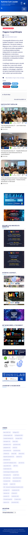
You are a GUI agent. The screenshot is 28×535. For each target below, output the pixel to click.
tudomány (15, 496)
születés (6, 496)
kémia (21, 453)
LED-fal (21, 462)
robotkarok (15, 490)
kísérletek (7, 459)
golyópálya (7, 444)
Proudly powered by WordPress (9, 531)
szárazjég (22, 77)
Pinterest (6, 86)
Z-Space (18, 499)
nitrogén (14, 77)
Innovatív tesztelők (19, 99)
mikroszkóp (7, 475)
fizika (7, 77)
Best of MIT (7, 432)
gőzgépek (7, 447)
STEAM (14, 493)
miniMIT (16, 475)
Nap (5, 484)
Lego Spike (7, 465)
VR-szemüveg (8, 499)
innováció (16, 450)
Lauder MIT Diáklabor (10, 462)
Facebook (7, 83)
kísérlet (19, 456)
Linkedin (15, 86)
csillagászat (19, 435)
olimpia (18, 77)
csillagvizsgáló (8, 435)
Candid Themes (14, 532)
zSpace (6, 502)
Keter (14, 453)
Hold (15, 447)
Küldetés (10, 77)
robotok (6, 493)
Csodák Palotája (8, 438)
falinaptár (7, 441)
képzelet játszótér (9, 456)
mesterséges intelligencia (11, 471)
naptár (12, 484)
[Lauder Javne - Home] (21, 3)
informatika (7, 450)
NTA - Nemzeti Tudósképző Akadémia (13, 487)
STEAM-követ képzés (8, 28)
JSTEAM (6, 453)
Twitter (15, 83)
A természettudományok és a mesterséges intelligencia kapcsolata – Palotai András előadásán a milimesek (14, 179)
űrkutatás (15, 502)
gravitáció (16, 444)
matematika (7, 468)
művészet (7, 481)
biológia (16, 432)
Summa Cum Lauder (9, 2)
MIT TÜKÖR (7, 478)
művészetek (16, 481)
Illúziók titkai (7, 94)
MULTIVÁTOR (17, 478)
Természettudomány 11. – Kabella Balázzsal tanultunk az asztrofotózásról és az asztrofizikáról (14, 152)
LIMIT (15, 465)
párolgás (6, 490)
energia (19, 438)
